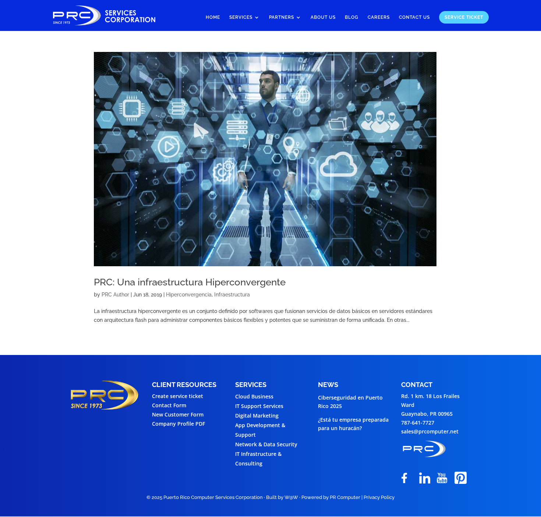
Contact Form (169, 405)
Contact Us (414, 17)
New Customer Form (178, 414)
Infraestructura (232, 295)
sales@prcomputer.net (430, 431)
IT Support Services (259, 405)
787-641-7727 (417, 422)
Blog (351, 17)
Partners (281, 17)
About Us (323, 17)
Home (213, 17)
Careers (379, 17)
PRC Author (115, 295)
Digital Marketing (257, 415)
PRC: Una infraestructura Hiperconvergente (190, 282)
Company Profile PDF (178, 423)
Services (240, 17)
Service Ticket (464, 17)
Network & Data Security (266, 444)
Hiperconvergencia (189, 295)
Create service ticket (177, 396)
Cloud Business (254, 396)
